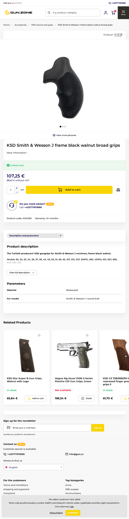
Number (11, 190)
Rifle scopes (72, 489)
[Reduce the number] (17, 192)
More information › (17, 152)
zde (72, 506)
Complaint (9, 493)
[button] (123, 12)
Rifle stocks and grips (42, 25)
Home (6, 25)
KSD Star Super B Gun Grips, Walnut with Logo (24, 380)
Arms (68, 485)
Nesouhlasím (56, 512)
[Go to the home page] (18, 13)
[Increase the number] (17, 188)
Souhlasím (72, 512)
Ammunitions (73, 493)
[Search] (49, 12)
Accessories (21, 25)
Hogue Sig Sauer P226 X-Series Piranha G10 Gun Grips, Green (74, 380)
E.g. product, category (65, 12)
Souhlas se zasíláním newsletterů (19, 434)
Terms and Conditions (15, 485)
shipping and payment (16, 489)
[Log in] (105, 12)
